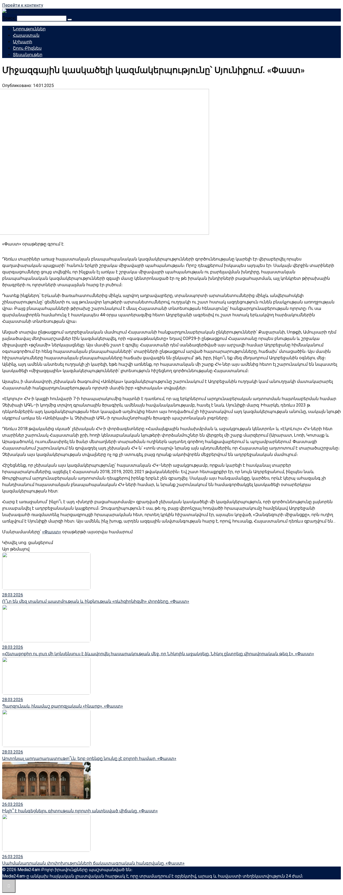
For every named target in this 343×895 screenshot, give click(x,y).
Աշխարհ (22, 41)
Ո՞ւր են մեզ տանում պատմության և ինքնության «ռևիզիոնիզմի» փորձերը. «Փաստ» (95, 601)
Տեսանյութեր (27, 54)
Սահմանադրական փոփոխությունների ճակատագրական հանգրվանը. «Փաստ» (93, 863)
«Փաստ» (51, 531)
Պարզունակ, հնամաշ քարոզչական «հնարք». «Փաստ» (62, 706)
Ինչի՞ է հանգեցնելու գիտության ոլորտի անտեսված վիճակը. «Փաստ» (80, 810)
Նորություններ (29, 28)
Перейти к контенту (22, 5)
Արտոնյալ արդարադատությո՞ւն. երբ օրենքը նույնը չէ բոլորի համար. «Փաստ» (89, 758)
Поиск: (9, 18)
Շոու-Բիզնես (27, 48)
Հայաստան (26, 35)
